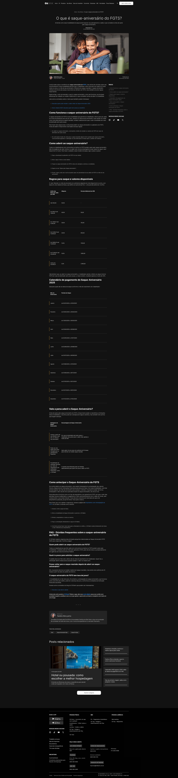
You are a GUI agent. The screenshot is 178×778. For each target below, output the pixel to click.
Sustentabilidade (53, 758)
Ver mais (72, 734)
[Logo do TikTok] (114, 120)
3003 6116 (93, 751)
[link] (75, 666)
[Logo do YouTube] (118, 120)
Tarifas (50, 775)
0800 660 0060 (74, 769)
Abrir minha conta (126, 3)
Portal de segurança (78, 775)
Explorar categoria (89, 692)
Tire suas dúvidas (54, 748)
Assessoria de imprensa (97, 762)
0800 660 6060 (74, 761)
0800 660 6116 (94, 757)
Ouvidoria (72, 755)
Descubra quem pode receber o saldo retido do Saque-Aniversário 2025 (71, 103)
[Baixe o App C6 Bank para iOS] (56, 722)
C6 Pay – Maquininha (117, 721)
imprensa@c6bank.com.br (97, 765)
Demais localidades (95, 755)
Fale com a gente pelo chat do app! (78, 749)
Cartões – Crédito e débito (77, 727)
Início (75, 12)
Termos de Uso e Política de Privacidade (63, 775)
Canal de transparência (56, 746)
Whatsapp (113, 748)
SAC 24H (72, 766)
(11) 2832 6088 (115, 750)
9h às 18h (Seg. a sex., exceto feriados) (77, 758)
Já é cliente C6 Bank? (75, 746)
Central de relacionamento (98, 746)
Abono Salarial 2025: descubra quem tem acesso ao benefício (68, 108)
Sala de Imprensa (54, 741)
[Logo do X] (122, 120)
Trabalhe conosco (54, 739)
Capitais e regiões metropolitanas (99, 749)
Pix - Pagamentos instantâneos (99, 719)
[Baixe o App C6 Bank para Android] (56, 719)
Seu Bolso (80, 12)
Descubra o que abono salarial (60, 589)
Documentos (53, 743)
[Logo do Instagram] (109, 120)
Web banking (115, 719)
